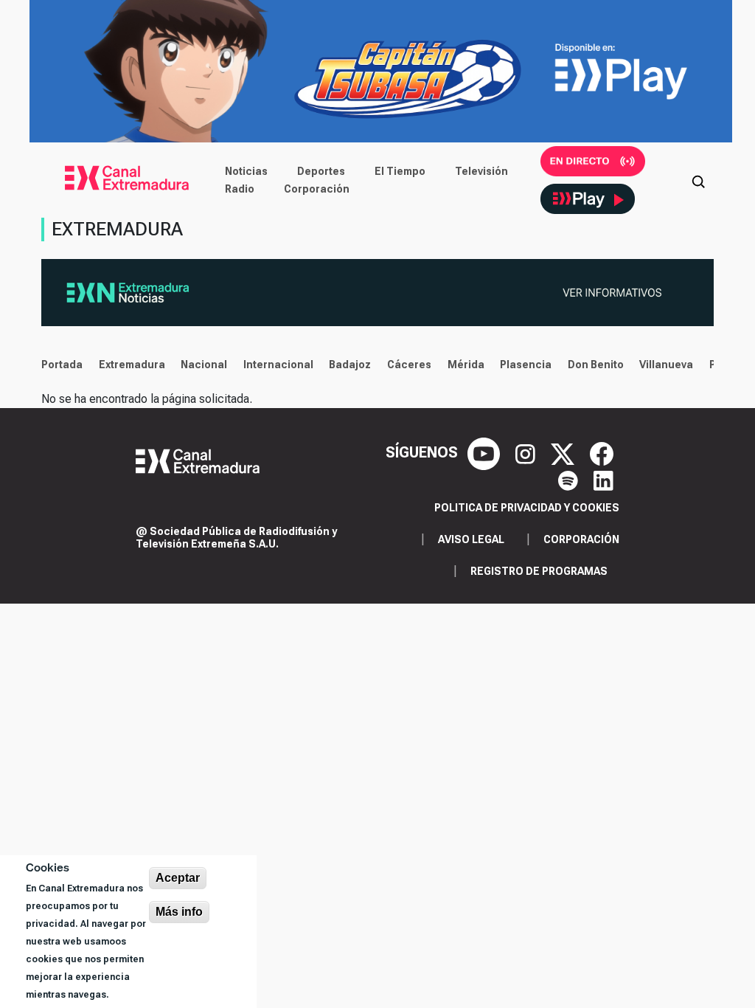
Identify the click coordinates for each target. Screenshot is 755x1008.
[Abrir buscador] (698, 180)
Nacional (204, 364)
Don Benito (596, 364)
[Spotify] (570, 479)
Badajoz (350, 364)
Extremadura (132, 364)
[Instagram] (527, 452)
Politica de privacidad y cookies (526, 508)
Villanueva (666, 364)
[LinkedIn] (603, 479)
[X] (564, 452)
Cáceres (409, 364)
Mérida (466, 364)
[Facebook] (601, 452)
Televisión (481, 171)
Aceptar (178, 877)
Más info (179, 911)
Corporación (316, 189)
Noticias (246, 171)
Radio (239, 189)
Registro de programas (539, 571)
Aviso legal (471, 539)
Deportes (321, 171)
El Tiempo (400, 171)
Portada (62, 364)
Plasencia (526, 364)
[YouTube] (485, 452)
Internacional (278, 364)
